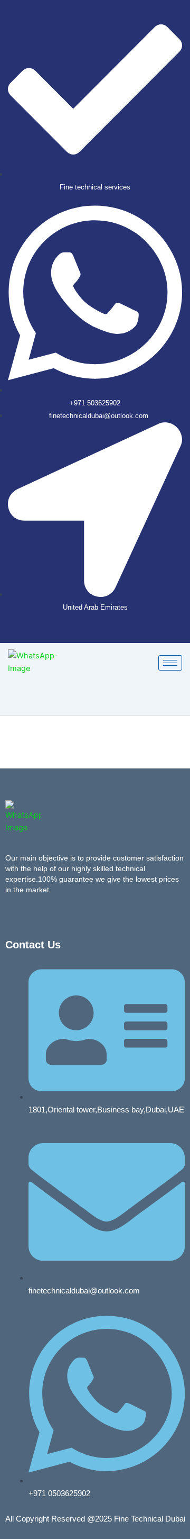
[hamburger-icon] (170, 663)
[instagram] (107, 633)
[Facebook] (89, 633)
